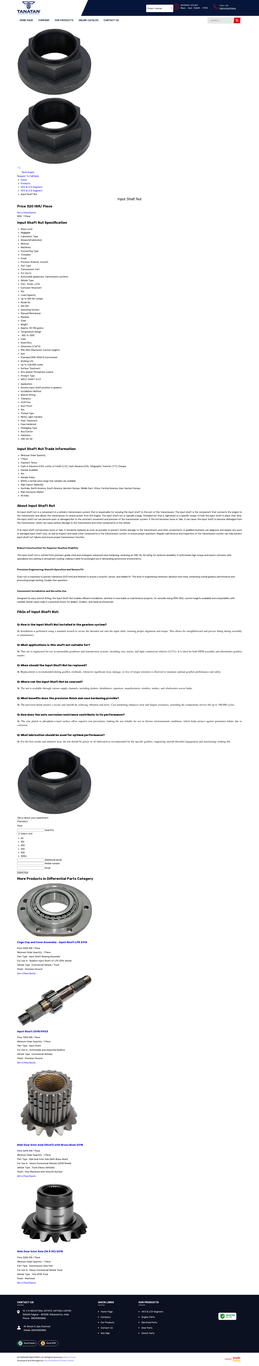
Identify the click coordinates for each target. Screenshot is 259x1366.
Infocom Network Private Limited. (58, 1360)
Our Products (64, 20)
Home (24, 180)
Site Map (105, 1333)
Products (25, 183)
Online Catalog (88, 20)
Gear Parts (146, 1327)
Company (44, 20)
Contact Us (111, 20)
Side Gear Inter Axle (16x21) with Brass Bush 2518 (50, 1144)
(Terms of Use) (69, 1357)
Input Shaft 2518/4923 (32, 1031)
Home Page (26, 20)
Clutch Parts (148, 1333)
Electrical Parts (149, 1322)
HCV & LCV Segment (31, 187)
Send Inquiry (27, 172)
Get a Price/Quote (26, 212)
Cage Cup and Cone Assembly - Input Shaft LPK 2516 (52, 942)
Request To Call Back (28, 176)
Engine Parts (148, 1317)
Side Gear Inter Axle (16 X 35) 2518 (40, 1251)
